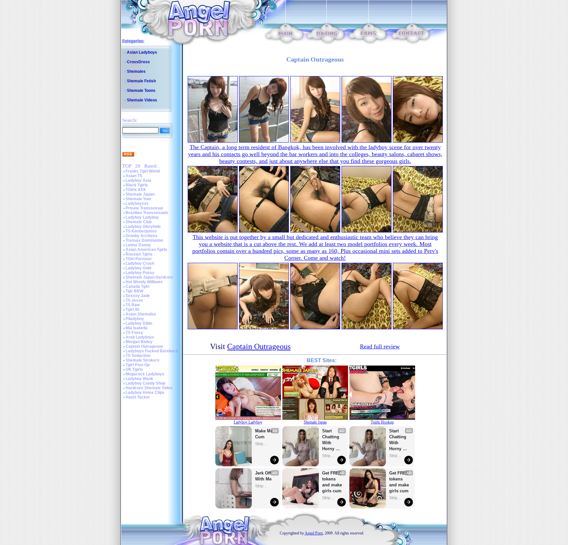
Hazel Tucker (138, 397)
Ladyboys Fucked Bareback (152, 351)
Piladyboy (135, 318)
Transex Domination (144, 240)
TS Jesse (134, 300)
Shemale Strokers (142, 360)
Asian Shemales (141, 314)
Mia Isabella (137, 328)
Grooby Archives (141, 235)
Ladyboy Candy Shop (145, 383)
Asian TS (134, 176)
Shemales (136, 71)
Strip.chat (261, 444)
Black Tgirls (137, 185)
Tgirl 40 (132, 309)
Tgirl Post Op (138, 365)
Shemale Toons (141, 90)
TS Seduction (138, 355)
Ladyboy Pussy (140, 272)
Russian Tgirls (139, 254)
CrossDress (138, 62)
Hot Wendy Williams (144, 282)
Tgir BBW (134, 291)
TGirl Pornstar (139, 259)
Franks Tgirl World (143, 171)
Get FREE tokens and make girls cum (332, 482)
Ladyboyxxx (137, 203)
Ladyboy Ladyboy (142, 217)
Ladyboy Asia (138, 180)
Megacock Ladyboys (145, 374)
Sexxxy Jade (138, 295)
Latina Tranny (138, 245)
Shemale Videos (142, 100)
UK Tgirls (134, 369)
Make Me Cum (264, 433)
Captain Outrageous (144, 346)
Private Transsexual (144, 208)
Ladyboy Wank (139, 378)
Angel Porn (314, 533)
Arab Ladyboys (140, 337)
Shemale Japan (140, 194)
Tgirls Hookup (382, 422)
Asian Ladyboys (142, 52)
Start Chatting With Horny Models (331, 440)
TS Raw (133, 305)
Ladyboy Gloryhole (143, 226)
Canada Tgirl (137, 286)
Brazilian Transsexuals (147, 212)
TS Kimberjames (141, 231)
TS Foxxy (134, 332)
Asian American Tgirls (146, 249)
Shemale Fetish (141, 81)
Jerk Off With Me (263, 476)
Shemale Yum (138, 199)
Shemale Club (139, 222)
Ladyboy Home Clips (145, 392)
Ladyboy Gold (138, 268)
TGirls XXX (136, 189)
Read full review (380, 346)
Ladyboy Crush (140, 263)
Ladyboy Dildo (139, 323)
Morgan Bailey (139, 342)
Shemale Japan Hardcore (149, 277)
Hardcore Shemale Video (149, 388)
